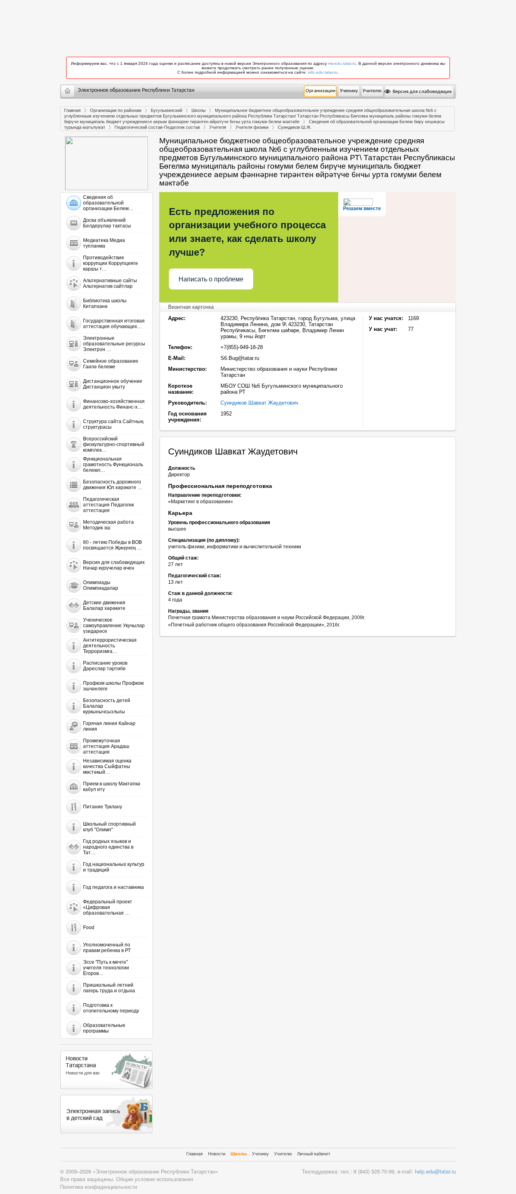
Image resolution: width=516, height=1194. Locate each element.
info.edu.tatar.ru (322, 72)
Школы (198, 110)
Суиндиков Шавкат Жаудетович (259, 403)
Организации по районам (115, 110)
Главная (72, 110)
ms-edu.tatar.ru (342, 63)
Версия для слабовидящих (421, 91)
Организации (320, 90)
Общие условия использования (154, 1179)
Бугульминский (166, 110)
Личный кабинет (313, 1153)
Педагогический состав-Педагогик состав (157, 127)
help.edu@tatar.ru (435, 1171)
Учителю (371, 90)
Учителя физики (251, 127)
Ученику (349, 90)
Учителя (217, 127)
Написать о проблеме (211, 279)
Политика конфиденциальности (98, 1186)
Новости (216, 1153)
